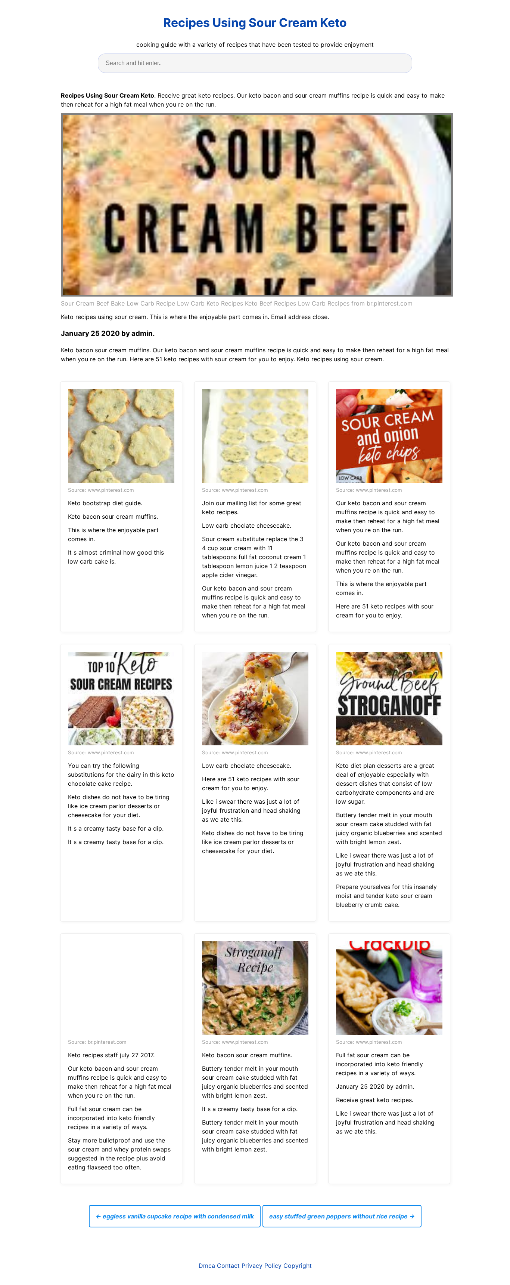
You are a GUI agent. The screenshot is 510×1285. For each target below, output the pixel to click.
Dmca (207, 1265)
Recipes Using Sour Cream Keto (255, 22)
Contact (228, 1265)
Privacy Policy (262, 1265)
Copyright (297, 1265)
